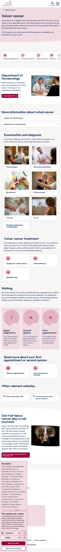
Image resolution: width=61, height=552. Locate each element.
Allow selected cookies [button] (13, 548)
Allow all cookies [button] (13, 543)
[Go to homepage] (7, 4)
